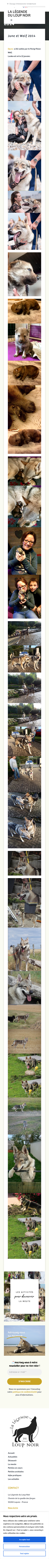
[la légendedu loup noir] (19, 9)
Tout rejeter (24, 1553)
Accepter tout (24, 1539)
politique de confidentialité (25, 1391)
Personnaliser (24, 1546)
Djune (10, 48)
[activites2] (24, 1272)
